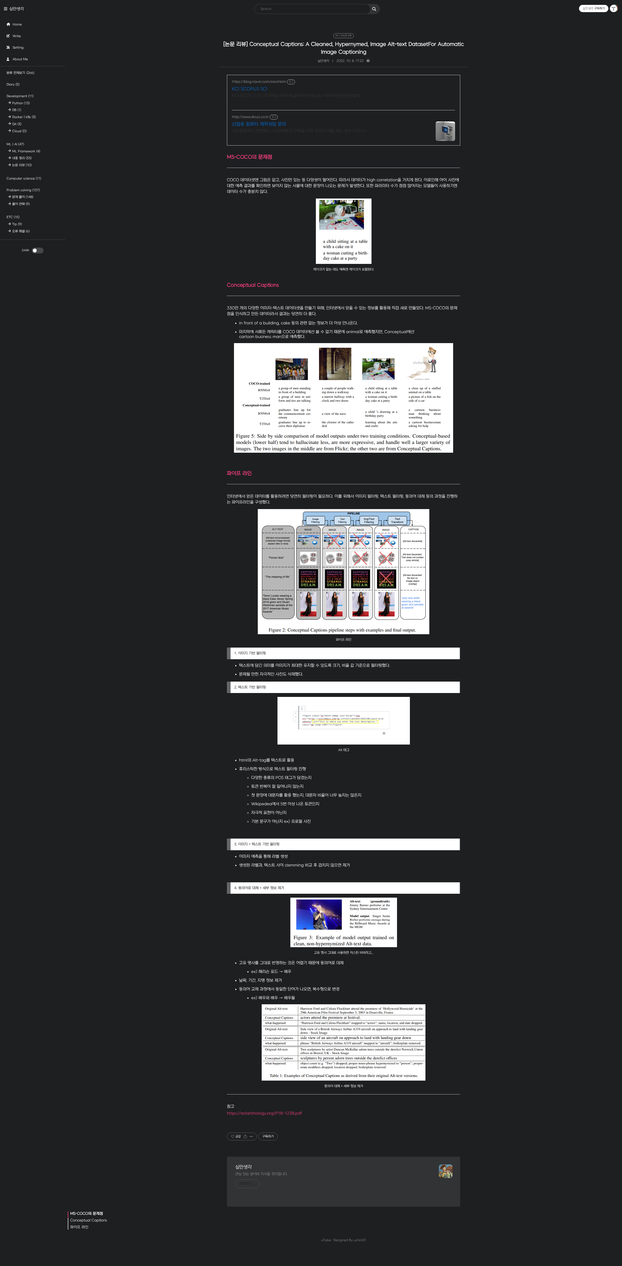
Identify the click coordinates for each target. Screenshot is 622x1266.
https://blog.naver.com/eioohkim (259, 82)
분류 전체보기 (20, 72)
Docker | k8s (24, 117)
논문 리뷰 (22, 165)
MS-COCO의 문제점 (86, 1214)
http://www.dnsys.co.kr (250, 117)
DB (16, 110)
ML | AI (15, 144)
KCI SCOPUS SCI (250, 89)
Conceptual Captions (88, 1220)
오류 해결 (21, 231)
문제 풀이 (22, 197)
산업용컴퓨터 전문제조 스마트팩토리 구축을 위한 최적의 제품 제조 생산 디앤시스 (299, 131)
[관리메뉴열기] (613, 8)
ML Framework (26, 151)
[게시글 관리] (251, 1136)
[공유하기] (245, 1136)
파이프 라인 (79, 1227)
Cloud (19, 131)
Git (16, 124)
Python (21, 103)
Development (20, 96)
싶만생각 (16, 9)
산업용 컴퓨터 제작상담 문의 (259, 124)
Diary (13, 84)
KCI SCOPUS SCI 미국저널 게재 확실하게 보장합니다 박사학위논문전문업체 (296, 96)
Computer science (24, 178)
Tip (17, 224)
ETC (13, 217)
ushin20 (360, 1240)
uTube (326, 1240)
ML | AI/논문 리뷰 (344, 36)
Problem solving (23, 190)
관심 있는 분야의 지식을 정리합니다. (261, 1174)
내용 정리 (22, 158)
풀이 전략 (21, 204)
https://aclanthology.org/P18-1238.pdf (264, 1113)
